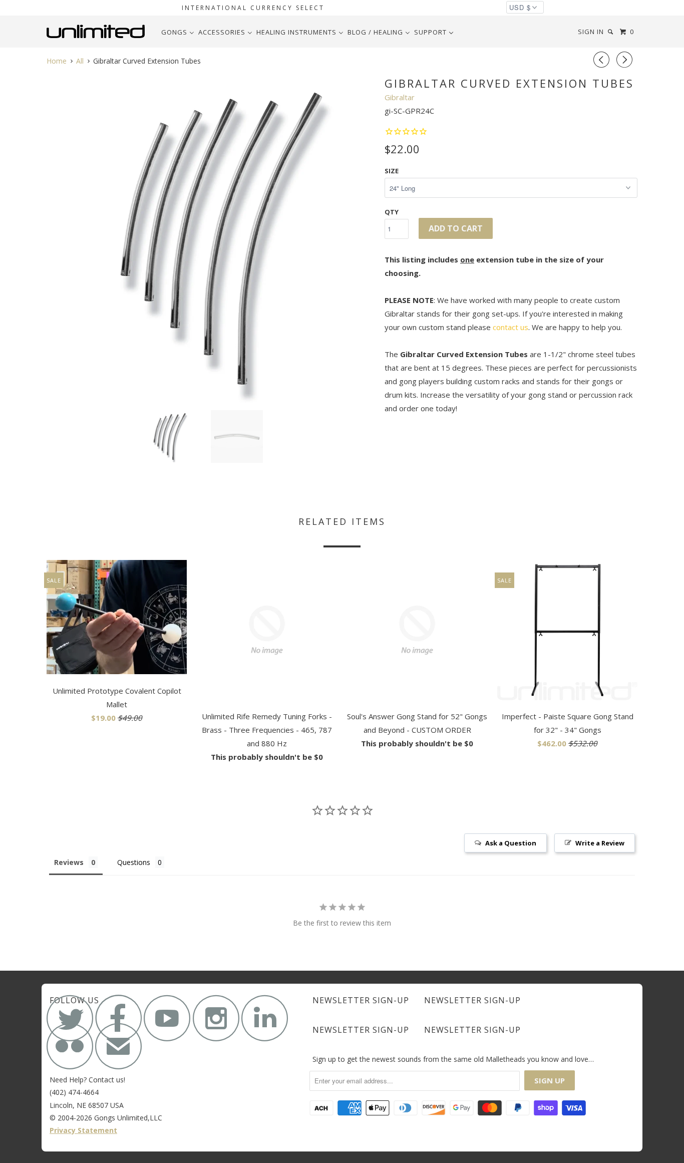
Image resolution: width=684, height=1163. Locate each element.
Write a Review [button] (599, 842)
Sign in (591, 31)
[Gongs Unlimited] (98, 31)
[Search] (611, 32)
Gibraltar (400, 97)
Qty (392, 211)
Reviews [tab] (69, 862)
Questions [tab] (133, 862)
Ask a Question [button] (510, 842)
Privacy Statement (83, 1130)
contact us (510, 327)
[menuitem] (177, 32)
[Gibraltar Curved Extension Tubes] (211, 239)
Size (392, 170)
